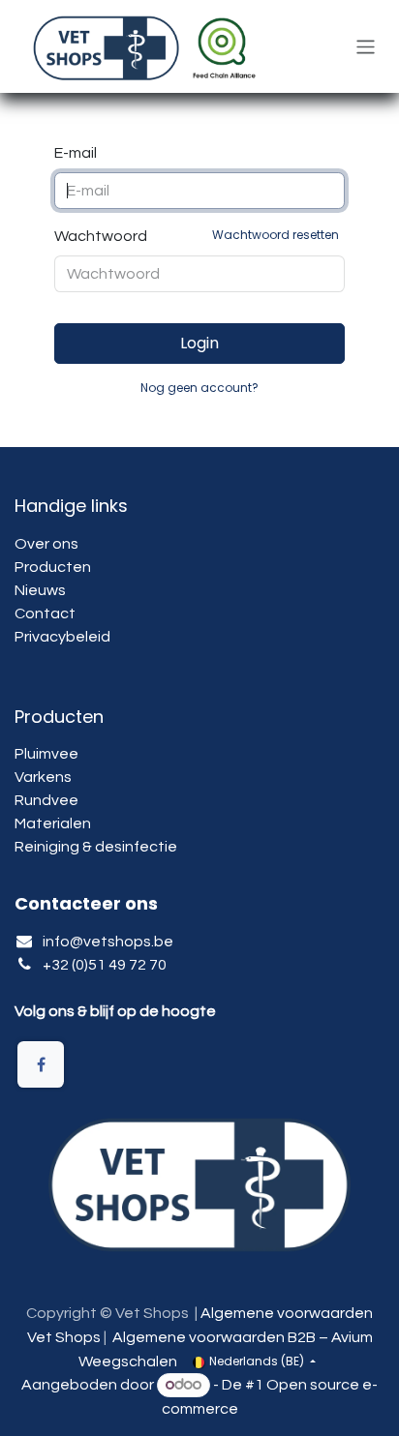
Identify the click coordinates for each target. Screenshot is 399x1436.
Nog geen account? (199, 387)
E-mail (75, 153)
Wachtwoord (196, 235)
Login (199, 343)
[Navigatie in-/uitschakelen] (365, 46)
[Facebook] (40, 1064)
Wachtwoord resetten (275, 234)
